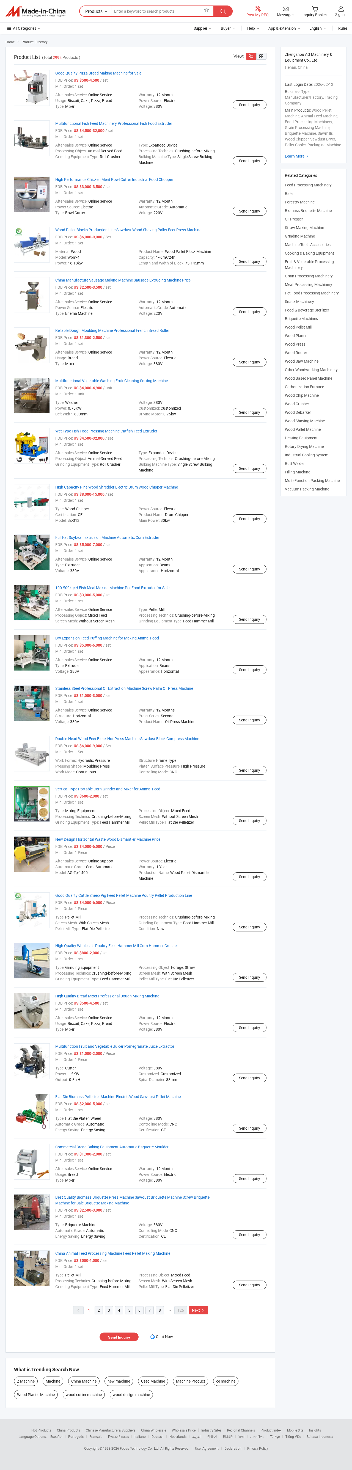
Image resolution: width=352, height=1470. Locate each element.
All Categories (24, 28)
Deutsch (158, 1436)
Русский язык (118, 1436)
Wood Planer (296, 335)
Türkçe (275, 1436)
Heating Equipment (301, 437)
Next (198, 1310)
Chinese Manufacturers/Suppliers (110, 1430)
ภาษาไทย (257, 1436)
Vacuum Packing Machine (307, 489)
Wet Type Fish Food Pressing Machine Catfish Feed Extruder (106, 431)
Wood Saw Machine (301, 361)
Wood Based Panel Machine (308, 378)
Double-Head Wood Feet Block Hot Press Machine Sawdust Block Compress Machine (127, 738)
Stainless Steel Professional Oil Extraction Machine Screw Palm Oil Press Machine (124, 688)
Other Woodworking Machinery (311, 369)
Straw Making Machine (304, 227)
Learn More (297, 156)
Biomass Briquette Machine (308, 210)
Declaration (232, 1448)
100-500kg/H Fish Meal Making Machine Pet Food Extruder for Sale (112, 587)
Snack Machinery (299, 301)
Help (251, 28)
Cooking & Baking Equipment (309, 253)
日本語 (228, 1436)
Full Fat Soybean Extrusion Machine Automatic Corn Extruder (107, 537)
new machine (119, 1381)
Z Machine (26, 1381)
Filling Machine (297, 472)
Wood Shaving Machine (305, 420)
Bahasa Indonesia (320, 1436)
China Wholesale (153, 1430)
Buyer (226, 28)
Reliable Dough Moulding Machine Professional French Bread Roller (112, 330)
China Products (68, 1430)
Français (95, 1436)
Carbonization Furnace (304, 386)
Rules (343, 28)
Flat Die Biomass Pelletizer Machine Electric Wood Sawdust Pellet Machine (118, 1096)
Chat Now (164, 1336)
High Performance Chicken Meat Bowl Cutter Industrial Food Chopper (114, 179)
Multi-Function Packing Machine (312, 480)
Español (56, 1436)
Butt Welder (295, 463)
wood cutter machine (84, 1394)
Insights (315, 1430)
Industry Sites (211, 1430)
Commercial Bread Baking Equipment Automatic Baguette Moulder (112, 1146)
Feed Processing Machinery (308, 184)
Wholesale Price (184, 1430)
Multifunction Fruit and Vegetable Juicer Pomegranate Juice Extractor (114, 1046)
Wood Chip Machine (302, 395)
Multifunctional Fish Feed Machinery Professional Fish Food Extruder (113, 123)
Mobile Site (295, 1430)
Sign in (340, 14)
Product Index (271, 1430)
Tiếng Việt (293, 1436)
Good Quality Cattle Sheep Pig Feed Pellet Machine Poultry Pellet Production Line (123, 895)
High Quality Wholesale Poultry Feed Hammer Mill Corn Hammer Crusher (116, 945)
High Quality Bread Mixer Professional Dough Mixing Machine (107, 996)
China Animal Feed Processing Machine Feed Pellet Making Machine (112, 1253)
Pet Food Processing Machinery (312, 293)
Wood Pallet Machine (303, 429)
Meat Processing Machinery (308, 284)
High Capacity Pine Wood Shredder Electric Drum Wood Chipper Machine (116, 487)
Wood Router (296, 352)
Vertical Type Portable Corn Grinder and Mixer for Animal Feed (107, 788)
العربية (196, 1436)
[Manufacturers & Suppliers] (35, 11)
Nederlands (177, 1436)
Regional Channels (241, 1430)
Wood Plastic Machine (36, 1394)
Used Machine (153, 1381)
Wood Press (295, 344)
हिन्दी (241, 1436)
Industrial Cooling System (306, 454)
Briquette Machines (301, 318)
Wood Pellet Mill (298, 327)
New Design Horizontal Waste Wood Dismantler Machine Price (107, 839)
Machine (53, 1381)
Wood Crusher (297, 403)
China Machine (84, 1381)
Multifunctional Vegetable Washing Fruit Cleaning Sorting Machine (111, 380)
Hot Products (41, 1430)
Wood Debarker (298, 412)
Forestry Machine (300, 202)
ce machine (225, 1381)
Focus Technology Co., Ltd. (140, 1448)
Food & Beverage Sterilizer (307, 310)
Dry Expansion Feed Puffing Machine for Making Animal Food (107, 638)
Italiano (140, 1436)
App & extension (282, 28)
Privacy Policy (257, 1448)
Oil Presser (294, 219)
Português (76, 1436)
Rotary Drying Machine (304, 446)
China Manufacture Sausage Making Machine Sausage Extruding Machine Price (123, 280)
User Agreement (207, 1448)
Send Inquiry (249, 104)
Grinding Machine (300, 236)
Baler (289, 193)
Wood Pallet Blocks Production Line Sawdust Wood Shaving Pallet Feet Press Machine (128, 229)
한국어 (212, 1436)
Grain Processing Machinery (309, 275)
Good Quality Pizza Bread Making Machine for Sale (98, 73)
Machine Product (190, 1381)
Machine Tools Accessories (308, 244)
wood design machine (131, 1394)
